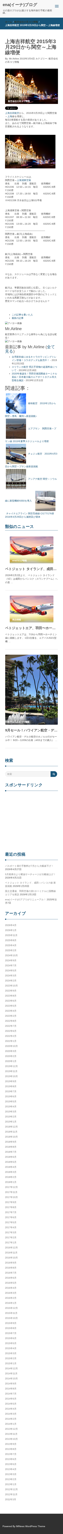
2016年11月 (11, 1252)
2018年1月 (10, 1182)
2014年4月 (10, 1408)
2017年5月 (10, 1222)
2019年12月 (11, 1066)
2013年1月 (10, 1484)
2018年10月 (11, 1136)
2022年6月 (10, 1031)
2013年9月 (10, 1444)
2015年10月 (11, 1318)
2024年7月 (10, 965)
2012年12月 (11, 1489)
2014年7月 (10, 1393)
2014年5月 (10, 1403)
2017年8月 (10, 1207)
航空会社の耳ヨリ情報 (26, 21)
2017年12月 (11, 1187)
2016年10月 (11, 1257)
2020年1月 (10, 1061)
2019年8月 (10, 1086)
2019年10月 (11, 1076)
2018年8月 (10, 1146)
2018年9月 (10, 1141)
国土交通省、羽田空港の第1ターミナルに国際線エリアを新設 (30, 893)
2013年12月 (11, 1429)
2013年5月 (10, 1464)
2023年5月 (10, 1005)
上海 (9, 116)
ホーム (8, 21)
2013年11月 (11, 1434)
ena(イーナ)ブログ (20, 4)
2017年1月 (10, 1242)
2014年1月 (10, 1424)
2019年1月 (10, 1121)
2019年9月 (10, 1081)
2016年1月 (10, 1303)
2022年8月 (10, 1021)
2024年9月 (10, 960)
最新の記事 (18, 318)
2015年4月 (10, 1348)
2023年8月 (10, 995)
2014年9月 (10, 1383)
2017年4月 (10, 1227)
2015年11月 (11, 1313)
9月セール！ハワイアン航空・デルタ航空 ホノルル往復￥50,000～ (31, 730)
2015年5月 (10, 1343)
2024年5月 (10, 970)
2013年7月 (10, 1454)
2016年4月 (10, 1288)
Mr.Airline (14, 58)
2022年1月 (10, 1041)
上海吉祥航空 (12, 113)
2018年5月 (10, 1162)
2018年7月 (10, 1151)
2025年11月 (11, 935)
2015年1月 (10, 1363)
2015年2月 (10, 1358)
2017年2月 (10, 1237)
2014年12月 (11, 1368)
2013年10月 (11, 1439)
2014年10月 (11, 1378)
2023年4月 (10, 1010)
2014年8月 (10, 1388)
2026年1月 (10, 930)
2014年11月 (11, 1373)
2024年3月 (10, 975)
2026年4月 (10, 925)
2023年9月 (10, 990)
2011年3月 (10, 1499)
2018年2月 (10, 1177)
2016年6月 (10, 1277)
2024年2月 (10, 980)
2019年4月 (10, 1106)
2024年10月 (11, 955)
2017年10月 (11, 1197)
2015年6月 (10, 1338)
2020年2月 (10, 1056)
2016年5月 (10, 1282)
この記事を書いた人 (22, 314)
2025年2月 (10, 950)
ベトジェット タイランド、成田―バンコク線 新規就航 (31, 569)
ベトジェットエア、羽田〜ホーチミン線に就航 (31, 628)
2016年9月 (10, 1262)
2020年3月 (10, 1051)
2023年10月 (11, 985)
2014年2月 (10, 1418)
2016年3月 (10, 1293)
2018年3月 (10, 1172)
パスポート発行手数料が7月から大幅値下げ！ (29, 866)
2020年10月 (11, 1046)
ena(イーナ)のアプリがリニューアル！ (25, 899)
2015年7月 (10, 1333)
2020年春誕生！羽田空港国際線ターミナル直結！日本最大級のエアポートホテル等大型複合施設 (34, 377)
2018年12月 (11, 1126)
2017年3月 (10, 1232)
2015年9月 (10, 1323)
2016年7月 (10, 1272)
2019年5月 (10, 1101)
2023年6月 (10, 1000)
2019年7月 (10, 1091)
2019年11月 (11, 1071)
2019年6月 (10, 1096)
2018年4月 (10, 1167)
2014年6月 (10, 1398)
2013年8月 (10, 1449)
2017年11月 (11, 1192)
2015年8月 (10, 1328)
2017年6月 (10, 1217)
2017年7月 (10, 1212)
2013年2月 (10, 1479)
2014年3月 (10, 1413)
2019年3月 (10, 1111)
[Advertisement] (31, 822)
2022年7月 (10, 1026)
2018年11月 (11, 1131)
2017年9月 (10, 1202)
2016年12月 (11, 1247)
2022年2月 (10, 1036)
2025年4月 (10, 945)
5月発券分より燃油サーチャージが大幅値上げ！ (30, 874)
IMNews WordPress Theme (30, 1526)
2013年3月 (10, 1474)
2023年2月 (10, 1015)
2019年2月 (10, 1116)
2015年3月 (10, 1353)
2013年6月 (10, 1459)
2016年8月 (10, 1267)
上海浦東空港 (24, 180)
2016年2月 (10, 1298)
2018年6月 (10, 1157)
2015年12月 (11, 1308)
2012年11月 (11, 1494)
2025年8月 (10, 940)
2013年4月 (10, 1469)
